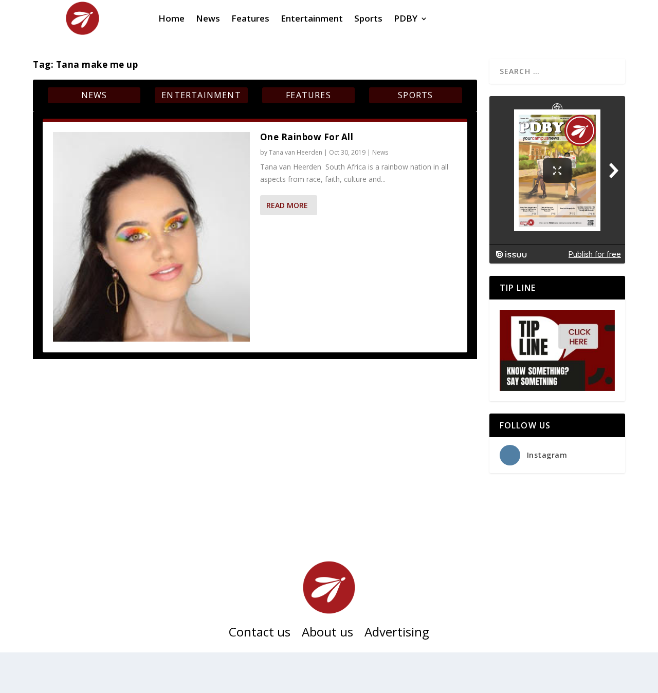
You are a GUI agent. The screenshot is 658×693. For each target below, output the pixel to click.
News (94, 95)
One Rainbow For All (307, 137)
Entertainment (201, 95)
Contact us (259, 634)
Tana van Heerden (295, 152)
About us (327, 634)
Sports (415, 95)
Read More (287, 205)
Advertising (396, 634)
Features (308, 95)
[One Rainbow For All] (151, 237)
